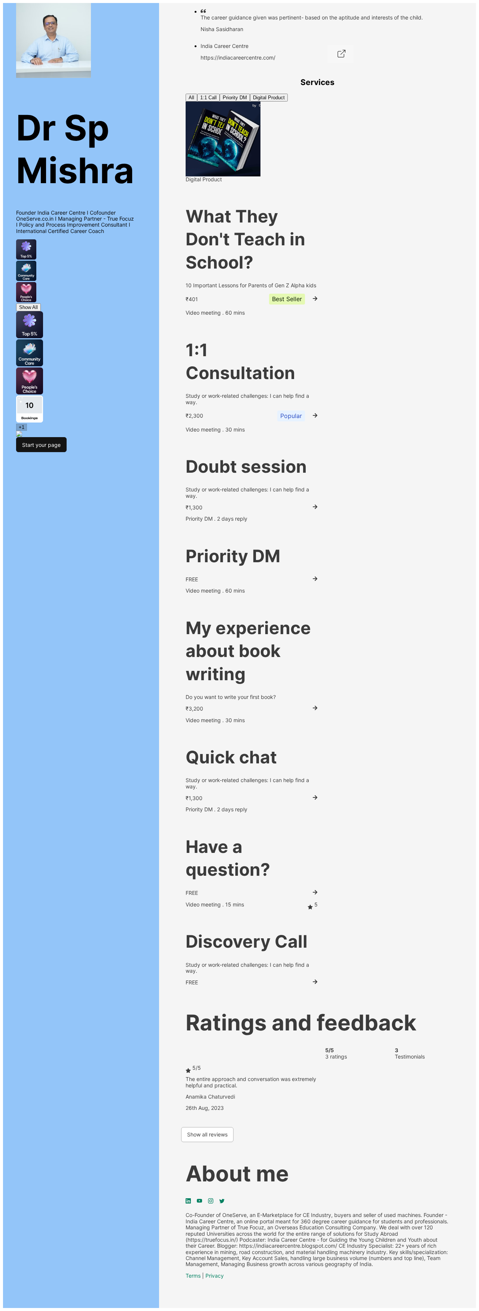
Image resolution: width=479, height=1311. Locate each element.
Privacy (214, 1275)
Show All (28, 307)
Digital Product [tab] (269, 97)
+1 (21, 427)
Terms (193, 1275)
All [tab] (191, 97)
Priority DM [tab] (235, 97)
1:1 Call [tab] (208, 97)
